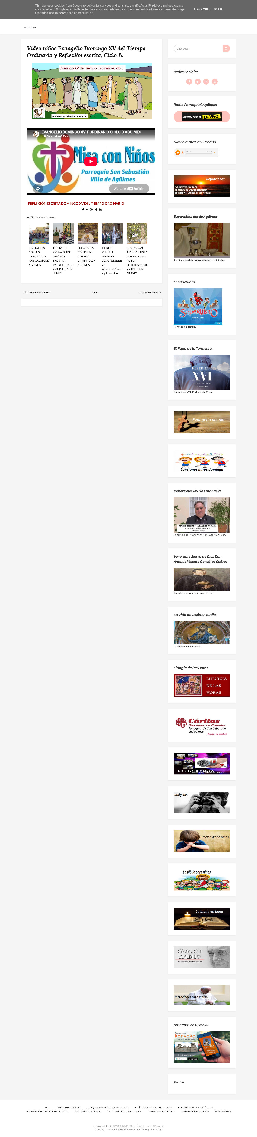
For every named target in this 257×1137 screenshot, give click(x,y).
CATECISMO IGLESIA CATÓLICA (124, 1111)
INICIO (47, 1107)
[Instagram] (206, 82)
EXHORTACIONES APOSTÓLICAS (195, 1107)
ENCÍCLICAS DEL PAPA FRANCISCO (153, 1107)
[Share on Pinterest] (96, 209)
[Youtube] (215, 82)
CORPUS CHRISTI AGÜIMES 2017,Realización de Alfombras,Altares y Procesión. (112, 260)
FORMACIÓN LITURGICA (161, 1111)
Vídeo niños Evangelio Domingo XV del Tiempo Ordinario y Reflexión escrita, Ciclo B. (86, 52)
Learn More (202, 9)
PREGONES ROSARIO (69, 1107)
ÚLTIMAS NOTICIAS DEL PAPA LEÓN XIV (47, 1111)
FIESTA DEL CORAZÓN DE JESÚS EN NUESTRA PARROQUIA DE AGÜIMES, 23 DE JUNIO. (63, 260)
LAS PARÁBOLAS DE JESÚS (195, 1111)
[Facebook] (189, 82)
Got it (218, 9)
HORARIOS (30, 28)
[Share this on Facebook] (83, 209)
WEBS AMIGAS (223, 1111)
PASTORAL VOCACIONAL (88, 1111)
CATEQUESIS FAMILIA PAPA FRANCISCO (107, 1107)
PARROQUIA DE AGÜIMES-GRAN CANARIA (139, 1126)
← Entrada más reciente (36, 291)
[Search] (226, 48)
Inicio (95, 291)
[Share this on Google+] (91, 209)
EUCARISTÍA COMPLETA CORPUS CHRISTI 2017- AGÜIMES (87, 256)
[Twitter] (198, 82)
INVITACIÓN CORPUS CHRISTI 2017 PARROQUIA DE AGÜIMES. (39, 256)
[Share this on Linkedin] (100, 209)
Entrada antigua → (150, 291)
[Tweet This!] (87, 209)
